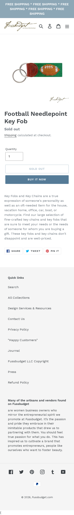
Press (12, 372)
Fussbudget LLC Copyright (28, 361)
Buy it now (37, 179)
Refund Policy (18, 382)
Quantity (11, 149)
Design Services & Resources (29, 308)
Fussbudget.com (42, 497)
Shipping (10, 135)
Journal (14, 350)
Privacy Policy (18, 329)
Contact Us (16, 319)
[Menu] (67, 26)
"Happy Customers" (23, 340)
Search (13, 287)
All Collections (19, 298)
